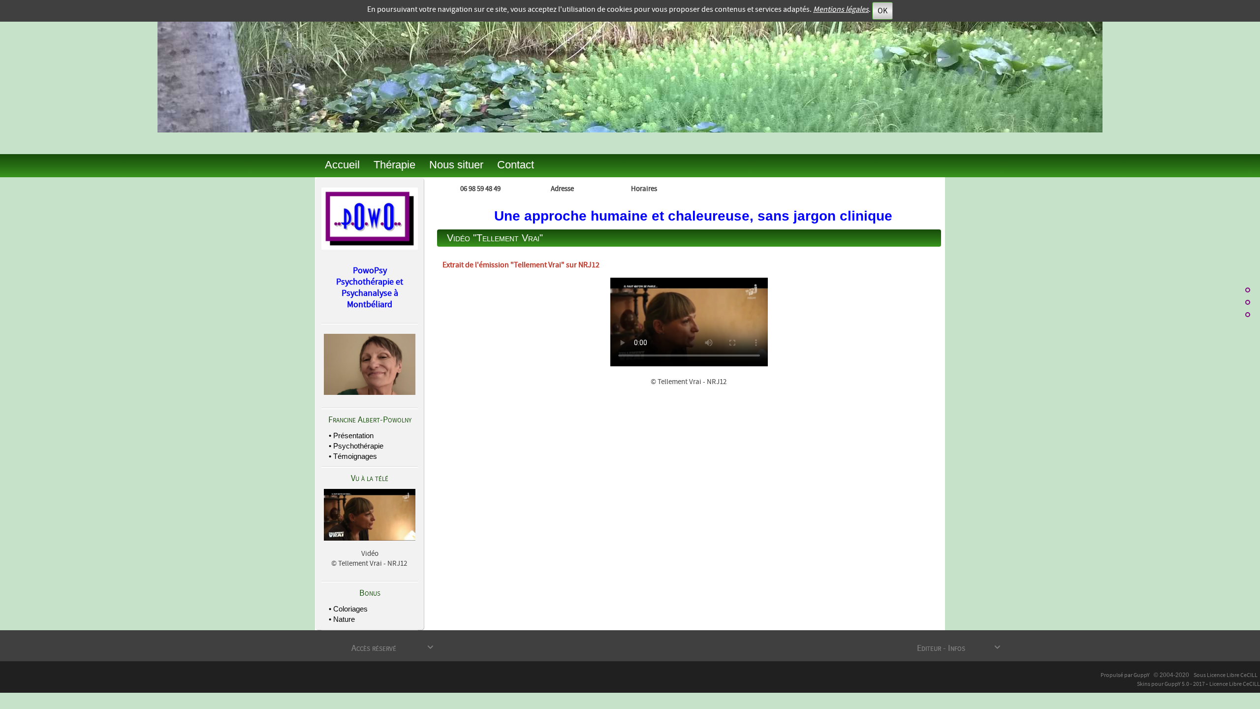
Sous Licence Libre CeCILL (1226, 675)
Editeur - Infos (959, 648)
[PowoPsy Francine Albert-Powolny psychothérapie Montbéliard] (369, 217)
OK (882, 11)
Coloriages (350, 609)
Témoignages (355, 456)
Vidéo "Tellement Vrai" (495, 237)
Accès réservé (392, 648)
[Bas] (1247, 314)
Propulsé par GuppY (1126, 675)
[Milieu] (1247, 302)
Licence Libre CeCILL (1234, 684)
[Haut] (1247, 290)
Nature (344, 619)
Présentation (353, 435)
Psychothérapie (358, 446)
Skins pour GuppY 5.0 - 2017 (1171, 684)
